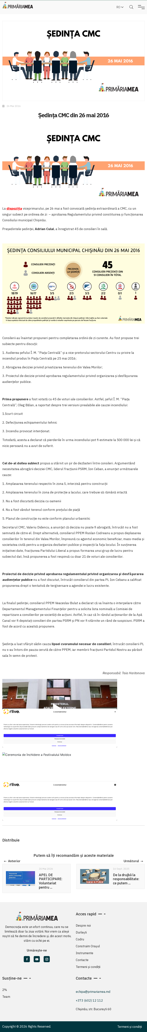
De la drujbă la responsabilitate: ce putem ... (126, 879)
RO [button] (118, 7)
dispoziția (14, 208)
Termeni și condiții (88, 967)
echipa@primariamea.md (93, 992)
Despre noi (83, 925)
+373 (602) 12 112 (89, 1000)
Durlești (81, 932)
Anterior (14, 861)
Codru (80, 939)
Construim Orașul (88, 946)
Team (6, 997)
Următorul (131, 861)
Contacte (82, 960)
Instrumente (84, 953)
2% (4, 990)
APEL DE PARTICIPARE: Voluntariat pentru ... (50, 881)
